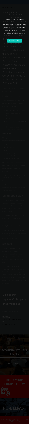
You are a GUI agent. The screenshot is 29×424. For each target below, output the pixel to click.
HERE (13, 30)
